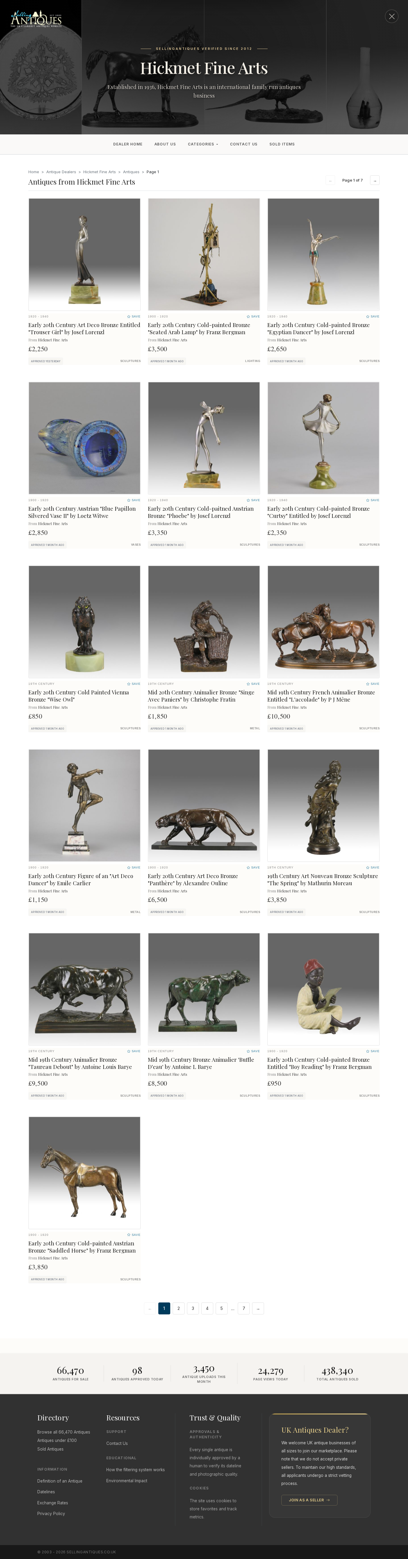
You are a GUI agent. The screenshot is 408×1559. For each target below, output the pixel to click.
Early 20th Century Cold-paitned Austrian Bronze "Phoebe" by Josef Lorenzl (201, 512)
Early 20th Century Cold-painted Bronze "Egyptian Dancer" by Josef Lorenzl (318, 328)
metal (255, 728)
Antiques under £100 (57, 1440)
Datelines (46, 1491)
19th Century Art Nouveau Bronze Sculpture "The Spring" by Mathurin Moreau (322, 879)
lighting (252, 361)
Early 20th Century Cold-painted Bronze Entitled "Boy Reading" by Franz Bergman (319, 1063)
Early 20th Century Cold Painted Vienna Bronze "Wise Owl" (78, 695)
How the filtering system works (135, 1469)
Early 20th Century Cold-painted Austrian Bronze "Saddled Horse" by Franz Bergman (82, 1246)
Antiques (131, 171)
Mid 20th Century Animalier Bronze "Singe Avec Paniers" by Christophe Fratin (201, 695)
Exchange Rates (52, 1502)
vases (136, 544)
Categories (201, 144)
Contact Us (244, 144)
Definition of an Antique (59, 1481)
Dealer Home (127, 144)
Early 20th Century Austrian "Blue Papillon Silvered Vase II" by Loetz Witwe (82, 512)
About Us (165, 144)
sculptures (130, 361)
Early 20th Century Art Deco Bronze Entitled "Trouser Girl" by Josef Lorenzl (84, 328)
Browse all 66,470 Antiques (63, 1432)
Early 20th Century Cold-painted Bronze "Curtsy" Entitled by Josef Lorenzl (318, 512)
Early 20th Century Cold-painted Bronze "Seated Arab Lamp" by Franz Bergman (199, 328)
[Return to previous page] (391, 16)
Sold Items (282, 144)
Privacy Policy (51, 1513)
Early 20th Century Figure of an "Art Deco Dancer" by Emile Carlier (80, 879)
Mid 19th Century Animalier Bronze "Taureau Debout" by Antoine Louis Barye (80, 1063)
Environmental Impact (126, 1480)
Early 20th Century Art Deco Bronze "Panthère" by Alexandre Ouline (193, 879)
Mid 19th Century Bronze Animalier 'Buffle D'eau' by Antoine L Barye (201, 1063)
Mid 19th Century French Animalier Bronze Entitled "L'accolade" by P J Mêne (321, 695)
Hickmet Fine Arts (99, 171)
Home (33, 171)
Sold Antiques (50, 1449)
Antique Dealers (61, 171)
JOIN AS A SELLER (307, 1500)
